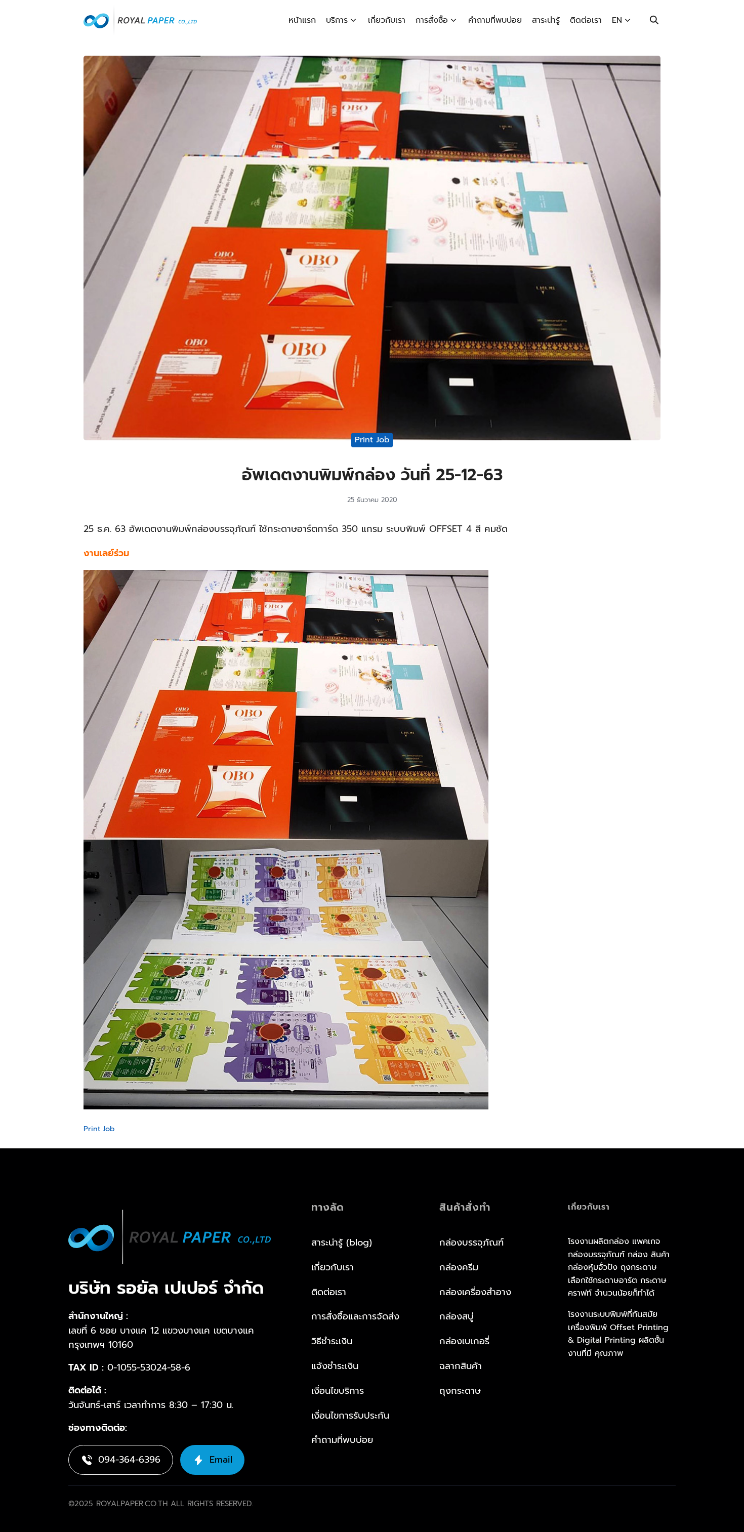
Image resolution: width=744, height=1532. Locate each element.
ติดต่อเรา (586, 20)
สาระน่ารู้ (546, 20)
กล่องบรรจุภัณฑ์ (471, 1242)
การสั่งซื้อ (432, 20)
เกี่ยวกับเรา (386, 20)
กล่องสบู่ (456, 1316)
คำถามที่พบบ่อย (495, 20)
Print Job (372, 440)
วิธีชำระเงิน (331, 1341)
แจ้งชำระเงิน (334, 1366)
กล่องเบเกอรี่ (464, 1341)
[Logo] (140, 20)
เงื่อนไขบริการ (337, 1391)
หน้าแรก (302, 20)
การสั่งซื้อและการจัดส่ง (355, 1316)
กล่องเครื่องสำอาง (475, 1292)
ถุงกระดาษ (460, 1391)
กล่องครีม (458, 1267)
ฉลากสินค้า (460, 1366)
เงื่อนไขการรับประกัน (350, 1416)
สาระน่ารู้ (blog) (341, 1242)
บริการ (337, 20)
